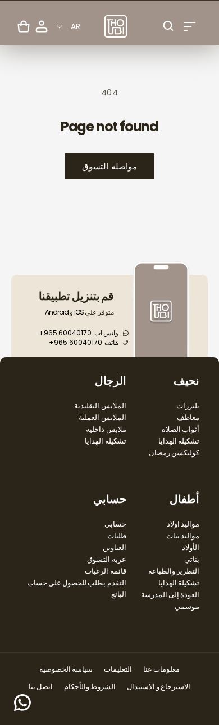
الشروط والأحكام (90, 686)
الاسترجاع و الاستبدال (158, 686)
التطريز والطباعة (173, 571)
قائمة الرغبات (105, 571)
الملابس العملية (102, 417)
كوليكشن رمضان (174, 452)
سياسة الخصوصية (66, 669)
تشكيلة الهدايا (178, 441)
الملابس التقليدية (100, 405)
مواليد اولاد (183, 524)
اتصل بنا (41, 686)
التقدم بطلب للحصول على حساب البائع (76, 588)
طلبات (116, 535)
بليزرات (187, 405)
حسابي (115, 524)
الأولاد (190, 547)
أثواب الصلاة (180, 429)
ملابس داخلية (106, 429)
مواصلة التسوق (109, 166)
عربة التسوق (106, 559)
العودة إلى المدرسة (170, 594)
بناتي (191, 559)
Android (57, 312)
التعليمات (118, 669)
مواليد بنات (182, 535)
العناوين (114, 547)
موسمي (187, 606)
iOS (79, 312)
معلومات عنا (161, 669)
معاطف (188, 417)
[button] (189, 26)
